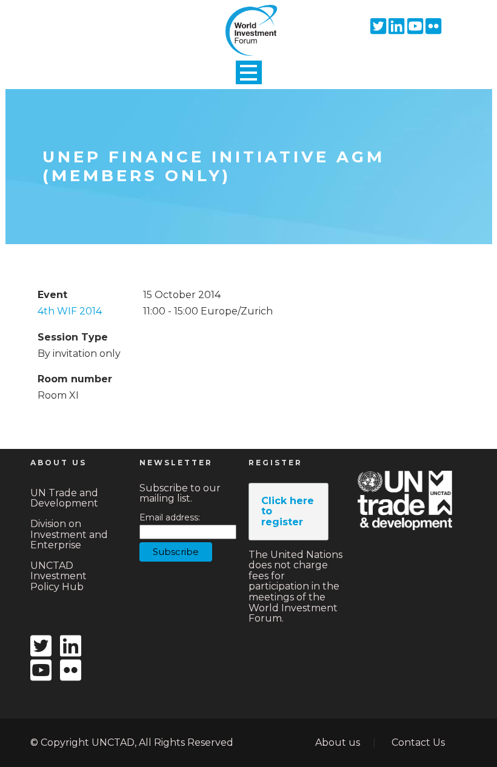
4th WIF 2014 (70, 311)
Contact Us (418, 742)
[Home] (248, 20)
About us (337, 742)
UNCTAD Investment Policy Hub (58, 576)
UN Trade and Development (64, 498)
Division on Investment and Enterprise (69, 534)
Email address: (169, 517)
